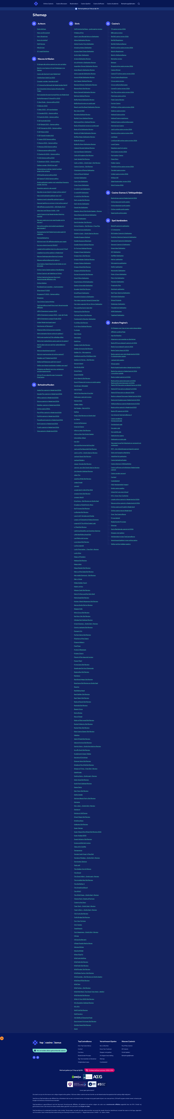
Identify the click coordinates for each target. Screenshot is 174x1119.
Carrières (80, 1052)
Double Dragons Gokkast (82, 237)
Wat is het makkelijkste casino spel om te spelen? (53, 341)
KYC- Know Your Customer (119, 496)
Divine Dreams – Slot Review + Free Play (87, 226)
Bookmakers (74, 4)
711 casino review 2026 (118, 29)
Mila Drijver (41, 47)
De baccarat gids (116, 421)
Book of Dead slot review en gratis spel (86, 126)
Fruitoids (77, 330)
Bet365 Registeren (117, 40)
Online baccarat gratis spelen (120, 202)
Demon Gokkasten (80, 218)
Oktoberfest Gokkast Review (83, 620)
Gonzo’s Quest (78, 363)
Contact (113, 477)
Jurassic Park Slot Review (82, 494)
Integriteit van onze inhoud (119, 492)
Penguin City (78, 631)
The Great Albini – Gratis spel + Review (86, 876)
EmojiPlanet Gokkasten (81, 293)
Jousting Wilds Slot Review (82, 479)
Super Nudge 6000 (80, 835)
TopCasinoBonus (85, 1041)
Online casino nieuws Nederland (121, 510)
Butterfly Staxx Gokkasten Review (85, 144)
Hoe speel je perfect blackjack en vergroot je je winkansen (126, 444)
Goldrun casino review (118, 111)
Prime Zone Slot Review (81, 664)
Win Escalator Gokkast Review (84, 1003)
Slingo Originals (116, 300)
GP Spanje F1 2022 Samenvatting (47, 178)
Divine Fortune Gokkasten (82, 230)
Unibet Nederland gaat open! (46, 322)
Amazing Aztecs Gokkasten (83, 47)
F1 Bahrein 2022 (42, 106)
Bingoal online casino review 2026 (122, 66)
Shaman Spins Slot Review (82, 761)
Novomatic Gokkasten (118, 270)
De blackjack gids (116, 424)
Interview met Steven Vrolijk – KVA (48, 210)
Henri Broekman (42, 36)
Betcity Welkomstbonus (118, 55)
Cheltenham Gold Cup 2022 (46, 78)
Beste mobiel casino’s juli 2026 (120, 377)
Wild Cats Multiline (80, 958)
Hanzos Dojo (78, 401)
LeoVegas (114, 137)
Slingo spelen (115, 364)
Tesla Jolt (77, 865)
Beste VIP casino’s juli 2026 (119, 411)
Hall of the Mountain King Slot (83, 393)
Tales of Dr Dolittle (80, 847)
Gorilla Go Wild (79, 367)
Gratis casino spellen (117, 488)
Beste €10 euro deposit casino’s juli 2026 (124, 343)
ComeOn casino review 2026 (120, 88)
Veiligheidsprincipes (83, 1062)
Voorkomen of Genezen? (45, 326)
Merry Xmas (78, 579)
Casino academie (116, 418)
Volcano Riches (79, 947)
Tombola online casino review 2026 (122, 166)
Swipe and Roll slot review (82, 843)
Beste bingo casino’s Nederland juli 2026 (124, 198)
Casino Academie (112, 4)
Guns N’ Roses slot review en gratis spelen (87, 382)
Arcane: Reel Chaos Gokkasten (84, 51)
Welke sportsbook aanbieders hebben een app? (52, 365)
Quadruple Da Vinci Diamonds (84, 668)
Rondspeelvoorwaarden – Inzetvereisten (50, 287)
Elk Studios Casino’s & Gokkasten (121, 233)
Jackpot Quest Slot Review (82, 456)
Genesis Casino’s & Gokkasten (120, 244)
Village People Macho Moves (83, 943)
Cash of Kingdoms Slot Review (84, 155)
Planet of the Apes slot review (83, 657)
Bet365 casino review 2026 (120, 36)
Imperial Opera (79, 427)
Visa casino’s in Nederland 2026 (47, 431)
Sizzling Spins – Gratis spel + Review (85, 776)
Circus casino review (117, 81)
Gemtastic (77, 337)
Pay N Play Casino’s (127, 1046)
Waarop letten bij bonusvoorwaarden (49, 330)
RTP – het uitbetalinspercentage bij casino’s (125, 449)
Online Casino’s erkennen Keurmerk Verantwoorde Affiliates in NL (48, 278)
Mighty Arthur (78, 586)
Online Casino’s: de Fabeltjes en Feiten (49, 273)
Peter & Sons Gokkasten (119, 274)
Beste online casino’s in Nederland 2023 (124, 407)
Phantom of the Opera (81, 638)
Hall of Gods (78, 389)
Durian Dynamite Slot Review (83, 274)
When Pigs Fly (78, 954)
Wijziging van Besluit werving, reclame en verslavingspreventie (50, 370)
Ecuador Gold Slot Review (82, 289)
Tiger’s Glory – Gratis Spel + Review (85, 910)
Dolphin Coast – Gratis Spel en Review (86, 233)
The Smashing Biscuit (81, 887)
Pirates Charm (78, 653)
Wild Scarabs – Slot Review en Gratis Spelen (88, 977)
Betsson (113, 62)
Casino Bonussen (61, 4)
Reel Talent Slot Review (81, 698)
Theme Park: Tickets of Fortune (84, 899)
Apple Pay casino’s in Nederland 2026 (49, 390)
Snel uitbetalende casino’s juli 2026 (122, 529)
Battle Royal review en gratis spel (84, 103)
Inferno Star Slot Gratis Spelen (84, 434)
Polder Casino (115, 163)
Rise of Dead (78, 717)
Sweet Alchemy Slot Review (83, 839)
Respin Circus (78, 709)
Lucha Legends (79, 546)
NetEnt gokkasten (117, 267)
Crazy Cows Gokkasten (81, 185)
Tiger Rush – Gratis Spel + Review (84, 906)
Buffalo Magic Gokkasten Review (84, 137)
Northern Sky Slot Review (82, 616)
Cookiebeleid (115, 481)
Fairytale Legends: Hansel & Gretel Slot (86, 300)
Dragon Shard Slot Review (82, 267)
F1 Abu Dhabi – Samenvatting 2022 (48, 102)
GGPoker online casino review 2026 (122, 107)
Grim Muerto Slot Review (82, 378)
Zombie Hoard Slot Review (82, 1025)
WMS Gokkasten (116, 311)
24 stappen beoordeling (106, 1055)
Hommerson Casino (117, 126)
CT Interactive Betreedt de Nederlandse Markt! (52, 85)
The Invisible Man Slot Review (83, 880)
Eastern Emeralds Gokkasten (83, 285)
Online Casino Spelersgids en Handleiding (50, 270)
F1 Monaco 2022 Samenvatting (47, 147)
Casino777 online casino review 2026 (123, 74)
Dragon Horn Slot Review (82, 256)
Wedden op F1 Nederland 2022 (47, 358)
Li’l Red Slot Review (80, 527)
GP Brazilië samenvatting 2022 (47, 175)
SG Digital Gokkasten (118, 296)
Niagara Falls (78, 609)
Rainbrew (77, 676)
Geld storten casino (117, 435)
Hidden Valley (78, 404)
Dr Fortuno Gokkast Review (83, 248)
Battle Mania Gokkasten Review (84, 100)
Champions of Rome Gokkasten (84, 170)
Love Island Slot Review (81, 542)
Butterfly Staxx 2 (79, 140)
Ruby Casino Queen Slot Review (84, 731)
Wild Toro (77, 984)
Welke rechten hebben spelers (121, 544)
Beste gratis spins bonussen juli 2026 (122, 383)
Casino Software (98, 4)
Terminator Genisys (80, 861)
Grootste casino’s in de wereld (46, 188)
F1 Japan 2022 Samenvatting (46, 139)
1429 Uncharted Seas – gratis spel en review (88, 29)
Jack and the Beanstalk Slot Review (85, 449)
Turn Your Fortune (80, 921)
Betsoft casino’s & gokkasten (120, 226)
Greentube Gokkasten (118, 248)
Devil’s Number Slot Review (83, 222)
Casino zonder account (118, 473)
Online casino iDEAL (43, 409)
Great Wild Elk (78, 375)
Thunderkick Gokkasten (118, 308)
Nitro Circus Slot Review (81, 612)
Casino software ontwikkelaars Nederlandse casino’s (125, 469)
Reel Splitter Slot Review (82, 694)
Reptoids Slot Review (81, 705)
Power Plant (78, 661)
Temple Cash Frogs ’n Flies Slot (84, 854)
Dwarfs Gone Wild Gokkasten (83, 282)
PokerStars (114, 159)
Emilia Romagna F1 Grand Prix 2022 (48, 98)
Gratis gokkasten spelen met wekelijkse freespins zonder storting (53, 183)
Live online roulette (117, 373)
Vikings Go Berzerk (80, 940)
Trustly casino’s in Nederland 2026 (48, 427)
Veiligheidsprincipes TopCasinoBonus (123, 536)
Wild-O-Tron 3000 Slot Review (84, 999)
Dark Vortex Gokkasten (81, 204)
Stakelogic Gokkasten (118, 304)
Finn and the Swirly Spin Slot (83, 308)
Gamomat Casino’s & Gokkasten (121, 241)
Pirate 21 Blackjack (80, 650)
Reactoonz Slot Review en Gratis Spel (86, 683)
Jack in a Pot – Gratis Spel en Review (85, 453)
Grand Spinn (78, 371)
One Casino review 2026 (119, 152)
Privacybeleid (115, 518)
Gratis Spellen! (126, 1052)
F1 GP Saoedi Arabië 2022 (45, 135)
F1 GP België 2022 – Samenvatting (48, 124)
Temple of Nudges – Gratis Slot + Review (87, 858)
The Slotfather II (79, 884)
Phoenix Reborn (79, 642)
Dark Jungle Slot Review (82, 200)
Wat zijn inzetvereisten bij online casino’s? (50, 354)
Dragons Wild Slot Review (82, 271)
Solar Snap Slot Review (81, 780)
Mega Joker (78, 564)
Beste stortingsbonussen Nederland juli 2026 (125, 400)
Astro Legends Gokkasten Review (85, 74)
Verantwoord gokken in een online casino (124, 540)
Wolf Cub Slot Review (81, 1010)
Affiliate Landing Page (118, 332)
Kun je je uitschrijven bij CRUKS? (47, 245)
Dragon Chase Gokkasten (82, 252)
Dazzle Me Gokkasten (81, 207)
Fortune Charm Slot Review (83, 315)
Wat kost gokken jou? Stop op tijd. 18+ (88, 8)
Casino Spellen (86, 4)
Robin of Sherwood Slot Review (84, 720)
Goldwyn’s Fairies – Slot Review (84, 360)
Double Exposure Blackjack (82, 241)
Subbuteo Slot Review (81, 824)
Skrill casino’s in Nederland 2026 (47, 424)
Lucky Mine (77, 553)
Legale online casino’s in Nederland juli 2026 (125, 499)
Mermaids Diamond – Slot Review (85, 575)
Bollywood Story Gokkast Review (84, 122)
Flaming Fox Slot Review (82, 311)
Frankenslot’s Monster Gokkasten (85, 319)
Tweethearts (78, 928)
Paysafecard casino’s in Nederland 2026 (50, 420)
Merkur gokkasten (117, 259)
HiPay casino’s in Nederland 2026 (47, 398)
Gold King (77, 341)
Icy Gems (77, 419)
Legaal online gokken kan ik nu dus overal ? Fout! (52, 249)
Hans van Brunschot (43, 33)
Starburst (77, 809)
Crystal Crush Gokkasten (82, 189)
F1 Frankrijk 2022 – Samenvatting (48, 117)
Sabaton (76, 735)
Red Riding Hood (79, 690)
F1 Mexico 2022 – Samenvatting (47, 143)
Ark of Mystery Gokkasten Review (85, 62)
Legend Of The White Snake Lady (85, 523)
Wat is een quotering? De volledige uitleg (50, 337)
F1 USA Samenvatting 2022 (45, 158)
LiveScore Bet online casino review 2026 (124, 140)
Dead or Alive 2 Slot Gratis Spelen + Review (88, 211)
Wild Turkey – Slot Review (82, 988)
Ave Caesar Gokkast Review (83, 81)
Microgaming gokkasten (119, 263)
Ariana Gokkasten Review (82, 59)
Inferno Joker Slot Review (82, 430)
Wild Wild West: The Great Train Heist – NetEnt (89, 992)
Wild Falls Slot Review (81, 962)
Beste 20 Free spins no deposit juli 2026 (124, 389)
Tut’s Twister (78, 925)
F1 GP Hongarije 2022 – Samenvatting (49, 128)
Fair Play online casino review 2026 (122, 92)
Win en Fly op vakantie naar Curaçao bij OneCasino (49, 376)
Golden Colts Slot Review (82, 345)
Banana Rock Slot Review (82, 88)
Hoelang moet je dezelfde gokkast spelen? (50, 199)
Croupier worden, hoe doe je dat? (47, 81)
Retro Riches (78, 713)
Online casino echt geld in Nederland (123, 507)
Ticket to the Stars (80, 902)
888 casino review (117, 33)
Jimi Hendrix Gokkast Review (83, 471)
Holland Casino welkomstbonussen (122, 122)
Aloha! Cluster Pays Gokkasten (84, 44)
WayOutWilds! (78, 951)
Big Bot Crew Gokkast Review (83, 118)
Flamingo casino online (118, 96)
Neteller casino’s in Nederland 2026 (48, 405)
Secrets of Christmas (81, 757)
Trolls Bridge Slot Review (82, 917)
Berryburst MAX (79, 111)
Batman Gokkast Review (82, 96)
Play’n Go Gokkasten (117, 278)
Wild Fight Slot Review (81, 966)
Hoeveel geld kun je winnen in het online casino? (52, 203)
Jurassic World (78, 497)
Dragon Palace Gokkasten (82, 263)
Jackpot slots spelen (117, 360)
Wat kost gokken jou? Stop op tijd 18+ (71, 1070)
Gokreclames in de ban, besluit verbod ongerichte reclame (49, 170)
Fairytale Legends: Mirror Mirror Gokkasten (88, 304)
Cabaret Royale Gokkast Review (84, 148)
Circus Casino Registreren (119, 77)
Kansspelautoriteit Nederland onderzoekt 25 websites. (51, 233)
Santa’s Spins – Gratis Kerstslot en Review (87, 746)
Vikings (76, 936)
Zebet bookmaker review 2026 (121, 181)
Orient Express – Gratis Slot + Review (86, 624)
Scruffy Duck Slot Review (82, 750)
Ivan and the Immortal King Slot (84, 445)
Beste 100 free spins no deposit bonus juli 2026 (126, 385)
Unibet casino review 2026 (119, 174)
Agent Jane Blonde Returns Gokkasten (86, 36)
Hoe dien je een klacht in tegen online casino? (51, 192)
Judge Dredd (78, 482)
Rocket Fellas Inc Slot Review (83, 724)
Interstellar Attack (80, 438)
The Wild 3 (77, 891)
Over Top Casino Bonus (118, 514)
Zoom (76, 1029)
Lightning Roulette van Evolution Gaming (87, 531)
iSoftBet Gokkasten (117, 256)
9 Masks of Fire (79, 33)
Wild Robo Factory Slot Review (84, 973)
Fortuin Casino (115, 103)
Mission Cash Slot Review (82, 590)
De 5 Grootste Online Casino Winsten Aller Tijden (51, 90)
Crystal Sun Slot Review (81, 196)
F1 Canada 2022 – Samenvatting (47, 113)
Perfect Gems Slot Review (82, 635)
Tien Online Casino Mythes (45, 302)
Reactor (76, 687)
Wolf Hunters (78, 1014)
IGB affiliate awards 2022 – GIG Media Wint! (51, 207)
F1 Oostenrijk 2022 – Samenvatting (48, 154)
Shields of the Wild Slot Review (84, 765)
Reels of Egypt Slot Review (82, 702)
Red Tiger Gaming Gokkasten (120, 293)
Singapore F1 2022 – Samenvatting (48, 294)
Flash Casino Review (117, 100)
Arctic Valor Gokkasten (81, 55)
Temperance (78, 850)
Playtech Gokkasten (117, 282)
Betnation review (116, 59)
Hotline (76, 412)
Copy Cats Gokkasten (81, 181)
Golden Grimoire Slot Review (83, 349)
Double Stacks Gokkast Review (84, 244)
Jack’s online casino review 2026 (121, 129)
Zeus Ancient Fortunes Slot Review (85, 1021)
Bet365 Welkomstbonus (118, 44)
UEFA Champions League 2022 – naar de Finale (52, 315)
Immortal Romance (80, 423)
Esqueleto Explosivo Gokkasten (84, 297)
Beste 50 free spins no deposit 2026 (122, 392)
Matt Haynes (41, 44)
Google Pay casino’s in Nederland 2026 (49, 394)
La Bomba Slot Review (81, 512)
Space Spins (78, 787)
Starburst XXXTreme (80, 813)
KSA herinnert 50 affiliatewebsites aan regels (51, 241)
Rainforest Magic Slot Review (83, 679)
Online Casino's (48, 4)
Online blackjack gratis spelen (120, 205)
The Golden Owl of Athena (82, 869)
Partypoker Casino (117, 155)
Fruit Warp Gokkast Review (83, 326)
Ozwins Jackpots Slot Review (83, 627)
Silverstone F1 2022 (43, 290)
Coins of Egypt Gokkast (81, 174)
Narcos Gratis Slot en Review (83, 605)
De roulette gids (116, 432)
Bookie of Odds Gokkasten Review (85, 133)
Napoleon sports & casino (119, 148)
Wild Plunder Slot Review (82, 969)
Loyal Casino (115, 144)
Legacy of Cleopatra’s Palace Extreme (86, 520)
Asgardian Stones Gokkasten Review (86, 66)
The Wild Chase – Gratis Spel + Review (86, 895)
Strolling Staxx (78, 821)
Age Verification (116, 335)
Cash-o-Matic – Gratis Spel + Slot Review (87, 163)
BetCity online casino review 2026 (122, 47)
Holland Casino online (118, 114)
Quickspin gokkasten (117, 289)
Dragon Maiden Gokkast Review (84, 259)
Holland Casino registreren (119, 118)
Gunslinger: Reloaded (81, 386)
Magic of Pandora (79, 557)
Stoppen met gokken (117, 533)
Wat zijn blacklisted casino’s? (46, 350)
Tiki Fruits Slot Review (81, 913)
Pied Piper (77, 646)
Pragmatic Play (116, 285)
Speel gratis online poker (119, 213)
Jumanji (76, 486)
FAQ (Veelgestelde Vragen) (119, 484)
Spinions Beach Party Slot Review (85, 798)
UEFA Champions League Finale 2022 (49, 319)
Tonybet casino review (118, 170)
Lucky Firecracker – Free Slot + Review (86, 549)
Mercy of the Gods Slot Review (84, 572)
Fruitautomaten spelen (118, 356)
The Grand (77, 873)
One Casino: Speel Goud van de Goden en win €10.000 (51, 265)
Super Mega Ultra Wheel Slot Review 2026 (87, 832)
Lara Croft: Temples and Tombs (84, 516)
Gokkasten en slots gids (118, 439)
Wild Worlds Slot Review (82, 995)
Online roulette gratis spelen (120, 209)
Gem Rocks (77, 334)
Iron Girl (76, 441)
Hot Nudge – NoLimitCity (82, 408)
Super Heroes (78, 828)
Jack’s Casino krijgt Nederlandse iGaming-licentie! (50, 215)
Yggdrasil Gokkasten (117, 315)
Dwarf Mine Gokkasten (81, 278)
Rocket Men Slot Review (81, 728)
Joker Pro (77, 475)
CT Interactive (115, 230)
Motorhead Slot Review (81, 598)
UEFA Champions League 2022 (47, 311)
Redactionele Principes (118, 522)
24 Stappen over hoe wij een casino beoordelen (126, 328)
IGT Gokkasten (116, 252)
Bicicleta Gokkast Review (82, 114)
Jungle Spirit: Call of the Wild (83, 490)
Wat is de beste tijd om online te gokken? (50, 333)
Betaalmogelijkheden (128, 4)
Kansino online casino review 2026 (122, 133)
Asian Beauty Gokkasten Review (84, 70)
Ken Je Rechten (104, 1046)
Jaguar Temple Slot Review (82, 464)
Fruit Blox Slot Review (81, 323)
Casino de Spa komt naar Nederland (48, 74)
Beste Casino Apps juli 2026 (120, 350)
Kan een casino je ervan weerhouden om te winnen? (51, 221)
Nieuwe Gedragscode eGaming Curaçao (50, 256)
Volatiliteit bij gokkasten (119, 456)
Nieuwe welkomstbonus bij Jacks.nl (48, 260)
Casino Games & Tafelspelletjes (121, 464)
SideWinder (78, 772)
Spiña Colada (78, 795)
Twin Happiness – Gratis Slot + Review (86, 932)
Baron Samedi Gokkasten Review (84, 92)
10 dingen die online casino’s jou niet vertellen (51, 64)
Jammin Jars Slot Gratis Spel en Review (86, 467)
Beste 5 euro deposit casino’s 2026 (122, 347)
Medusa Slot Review (80, 560)
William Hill (114, 178)
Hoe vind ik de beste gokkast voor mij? (49, 196)
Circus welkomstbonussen (119, 85)
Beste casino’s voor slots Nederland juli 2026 (125, 354)
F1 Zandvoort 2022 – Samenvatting (48, 161)
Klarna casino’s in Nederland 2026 (48, 401)
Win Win (77, 1006)
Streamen (40, 298)
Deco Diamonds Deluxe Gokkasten (85, 215)
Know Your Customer (106, 1049)
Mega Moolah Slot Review (82, 568)
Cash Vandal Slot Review (82, 159)
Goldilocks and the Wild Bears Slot (85, 356)
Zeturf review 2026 (117, 185)
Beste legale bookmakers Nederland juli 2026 (125, 367)
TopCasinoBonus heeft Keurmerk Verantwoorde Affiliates (52, 306)
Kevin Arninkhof (42, 40)
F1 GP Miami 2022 (43, 132)
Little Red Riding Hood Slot (82, 534)
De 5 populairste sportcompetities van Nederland (53, 95)
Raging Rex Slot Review (81, 672)
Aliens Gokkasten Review (82, 40)
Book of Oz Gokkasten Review (83, 129)
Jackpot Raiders (79, 460)
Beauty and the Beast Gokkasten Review (87, 107)
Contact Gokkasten (80, 178)
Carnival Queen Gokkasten (82, 152)
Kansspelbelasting (43, 238)
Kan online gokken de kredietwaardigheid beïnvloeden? (50, 227)
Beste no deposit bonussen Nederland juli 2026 (126, 396)
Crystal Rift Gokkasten (81, 192)
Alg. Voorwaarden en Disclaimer (87, 1059)
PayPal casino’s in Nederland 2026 (48, 416)
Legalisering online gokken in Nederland (50, 253)
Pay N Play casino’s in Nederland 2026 (49, 412)
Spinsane (77, 802)
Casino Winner (116, 70)
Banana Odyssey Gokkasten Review (85, 85)
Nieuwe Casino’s (128, 1041)
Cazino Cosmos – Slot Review (83, 166)
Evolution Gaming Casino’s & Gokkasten (123, 237)
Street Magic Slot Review (82, 817)
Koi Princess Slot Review (82, 508)
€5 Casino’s (125, 1049)
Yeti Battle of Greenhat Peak (83, 1018)
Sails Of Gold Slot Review (82, 739)
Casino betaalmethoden (119, 460)
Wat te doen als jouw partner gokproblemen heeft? (51, 346)
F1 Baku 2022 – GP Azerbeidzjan (47, 109)
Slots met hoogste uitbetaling (120, 453)
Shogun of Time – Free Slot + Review (85, 769)
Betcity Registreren (117, 51)
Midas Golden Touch (80, 583)
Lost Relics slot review (81, 538)
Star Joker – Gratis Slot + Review (84, 806)
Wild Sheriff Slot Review (82, 980)
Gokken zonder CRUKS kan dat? (47, 165)
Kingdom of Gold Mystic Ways (83, 505)
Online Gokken (42, 283)
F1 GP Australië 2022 (43, 121)
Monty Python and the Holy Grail (84, 594)
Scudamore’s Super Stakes (82, 754)
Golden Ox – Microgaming (82, 352)
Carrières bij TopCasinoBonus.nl (121, 415)
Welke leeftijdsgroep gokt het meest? (49, 362)
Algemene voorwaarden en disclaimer (123, 339)
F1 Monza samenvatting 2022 (46, 150)
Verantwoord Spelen (108, 1041)
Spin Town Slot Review (81, 791)
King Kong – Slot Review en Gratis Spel (86, 501)
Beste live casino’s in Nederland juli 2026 (124, 371)
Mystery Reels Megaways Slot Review (86, 601)
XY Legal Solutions (43, 51)
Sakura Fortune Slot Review (83, 743)
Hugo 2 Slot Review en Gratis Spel (85, 415)
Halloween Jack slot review (82, 397)
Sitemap (113, 525)
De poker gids (115, 428)
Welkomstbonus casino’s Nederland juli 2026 (125, 404)
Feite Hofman (41, 29)
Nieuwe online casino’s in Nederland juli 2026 (125, 503)
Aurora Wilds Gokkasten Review (84, 77)
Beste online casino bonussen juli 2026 (123, 381)
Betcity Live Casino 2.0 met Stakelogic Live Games (51, 69)
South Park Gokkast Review (83, 783)
